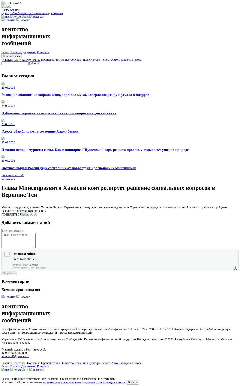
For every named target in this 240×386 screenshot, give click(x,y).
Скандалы (124, 59)
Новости (15, 52)
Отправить (9, 273)
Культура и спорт (99, 59)
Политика (18, 59)
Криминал (81, 59)
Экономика (33, 59)
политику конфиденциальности (104, 382)
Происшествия (50, 59)
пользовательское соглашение (62, 382)
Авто (114, 59)
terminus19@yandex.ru (15, 356)
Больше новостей (13, 175)
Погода (137, 59)
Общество (67, 59)
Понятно (132, 382)
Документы (28, 52)
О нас (5, 52)
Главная (7, 59)
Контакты (43, 52)
